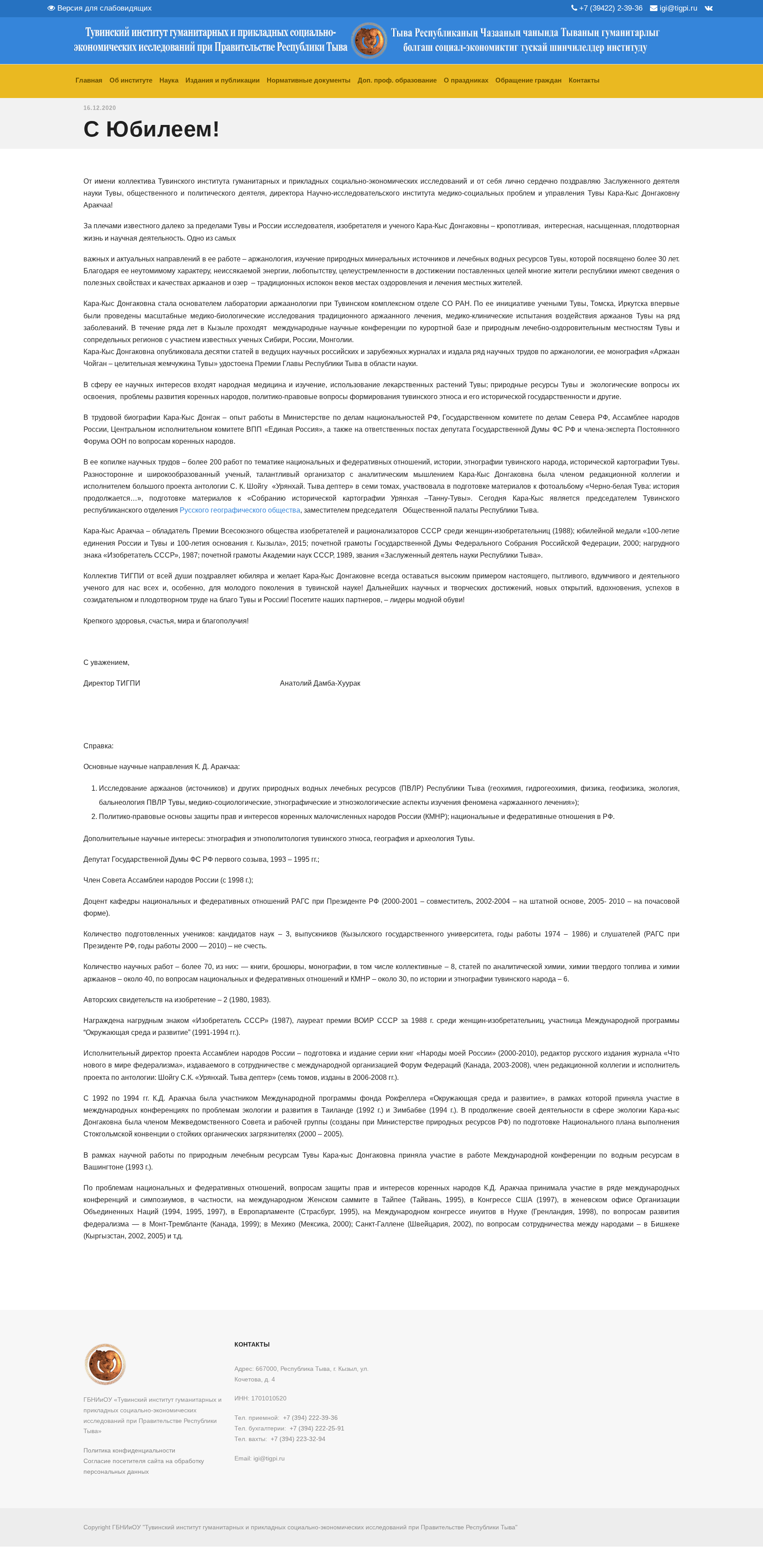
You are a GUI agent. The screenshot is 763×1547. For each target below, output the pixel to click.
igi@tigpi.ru (677, 8)
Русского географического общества (240, 510)
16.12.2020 (99, 108)
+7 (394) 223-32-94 (298, 1438)
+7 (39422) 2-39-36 (609, 8)
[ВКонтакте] (709, 8)
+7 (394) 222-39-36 (310, 1417)
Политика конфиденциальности (129, 1450)
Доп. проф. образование (397, 80)
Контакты (584, 80)
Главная (89, 80)
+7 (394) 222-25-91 (317, 1428)
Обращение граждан (528, 80)
